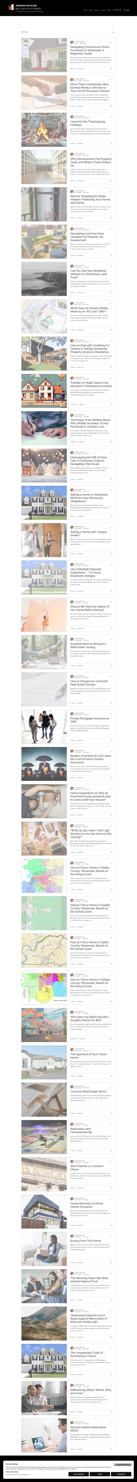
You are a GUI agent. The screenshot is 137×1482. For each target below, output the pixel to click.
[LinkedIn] (128, 10)
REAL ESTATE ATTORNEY (28, 8)
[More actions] (111, 42)
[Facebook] (125, 10)
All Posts (24, 32)
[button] (113, 32)
